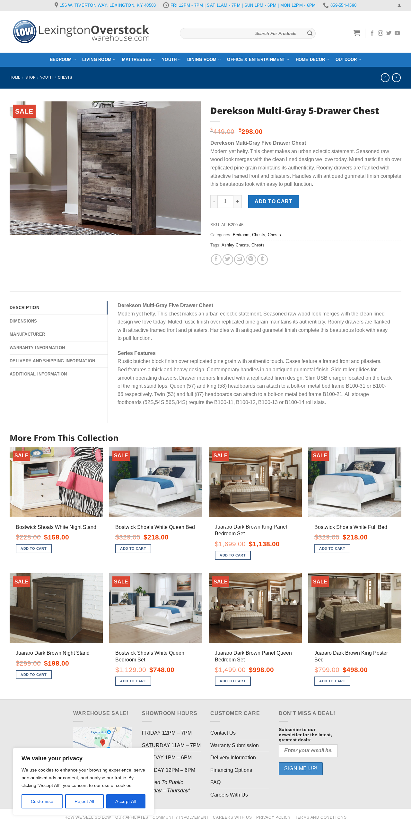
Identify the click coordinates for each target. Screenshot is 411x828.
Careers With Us (229, 795)
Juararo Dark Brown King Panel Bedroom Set (251, 530)
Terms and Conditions (320, 817)
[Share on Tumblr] (262, 259)
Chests (65, 77)
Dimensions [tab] (23, 321)
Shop (30, 77)
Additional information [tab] (38, 374)
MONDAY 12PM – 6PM (168, 770)
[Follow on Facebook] (372, 33)
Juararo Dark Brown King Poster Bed (351, 656)
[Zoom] (18, 227)
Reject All (84, 801)
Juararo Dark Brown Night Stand (53, 653)
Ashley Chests (235, 245)
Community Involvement (181, 817)
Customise (42, 801)
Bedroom (61, 59)
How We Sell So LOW (88, 817)
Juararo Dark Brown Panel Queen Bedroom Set (253, 656)
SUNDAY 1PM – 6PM (167, 757)
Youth (169, 59)
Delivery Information (233, 757)
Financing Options (231, 770)
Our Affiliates (131, 817)
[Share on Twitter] (228, 259)
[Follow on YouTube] (397, 33)
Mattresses (137, 59)
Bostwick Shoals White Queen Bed (155, 527)
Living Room (96, 59)
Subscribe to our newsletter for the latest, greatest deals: (305, 734)
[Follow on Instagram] (380, 33)
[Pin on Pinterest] (251, 259)
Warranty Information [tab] (37, 347)
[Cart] (357, 33)
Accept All (125, 801)
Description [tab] (24, 307)
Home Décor (310, 59)
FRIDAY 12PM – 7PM (167, 733)
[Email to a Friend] (239, 259)
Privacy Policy (273, 817)
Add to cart (273, 201)
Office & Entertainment (256, 59)
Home (15, 77)
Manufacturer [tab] (27, 334)
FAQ (215, 782)
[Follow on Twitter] (388, 33)
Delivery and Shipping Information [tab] (52, 360)
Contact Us (223, 733)
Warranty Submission (234, 745)
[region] (83, 781)
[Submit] (309, 33)
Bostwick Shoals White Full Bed (350, 527)
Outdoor (346, 59)
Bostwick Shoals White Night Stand (56, 527)
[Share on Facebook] (216, 259)
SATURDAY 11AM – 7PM (171, 745)
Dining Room (202, 59)
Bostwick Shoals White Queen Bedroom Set (149, 656)
